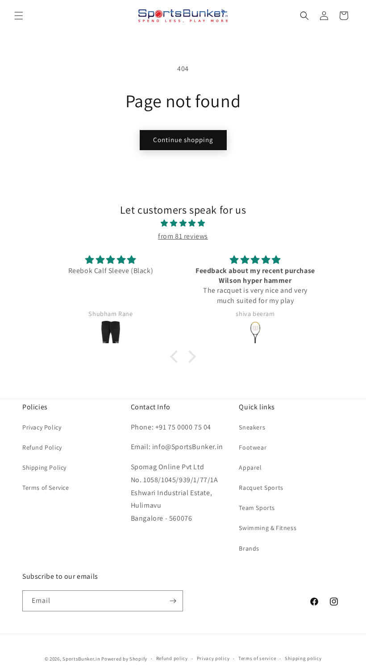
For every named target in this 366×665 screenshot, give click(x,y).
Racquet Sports (261, 488)
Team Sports (257, 508)
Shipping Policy (44, 467)
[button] (19, 15)
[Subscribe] (173, 600)
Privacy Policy (41, 427)
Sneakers (252, 427)
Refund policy (172, 658)
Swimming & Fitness (267, 528)
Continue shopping (183, 139)
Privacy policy (213, 658)
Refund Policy (42, 447)
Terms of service (257, 658)
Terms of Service (45, 488)
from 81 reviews (183, 236)
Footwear (252, 447)
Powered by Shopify (124, 659)
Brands (249, 548)
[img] (183, 223)
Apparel (250, 467)
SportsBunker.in (81, 659)
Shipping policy (303, 658)
